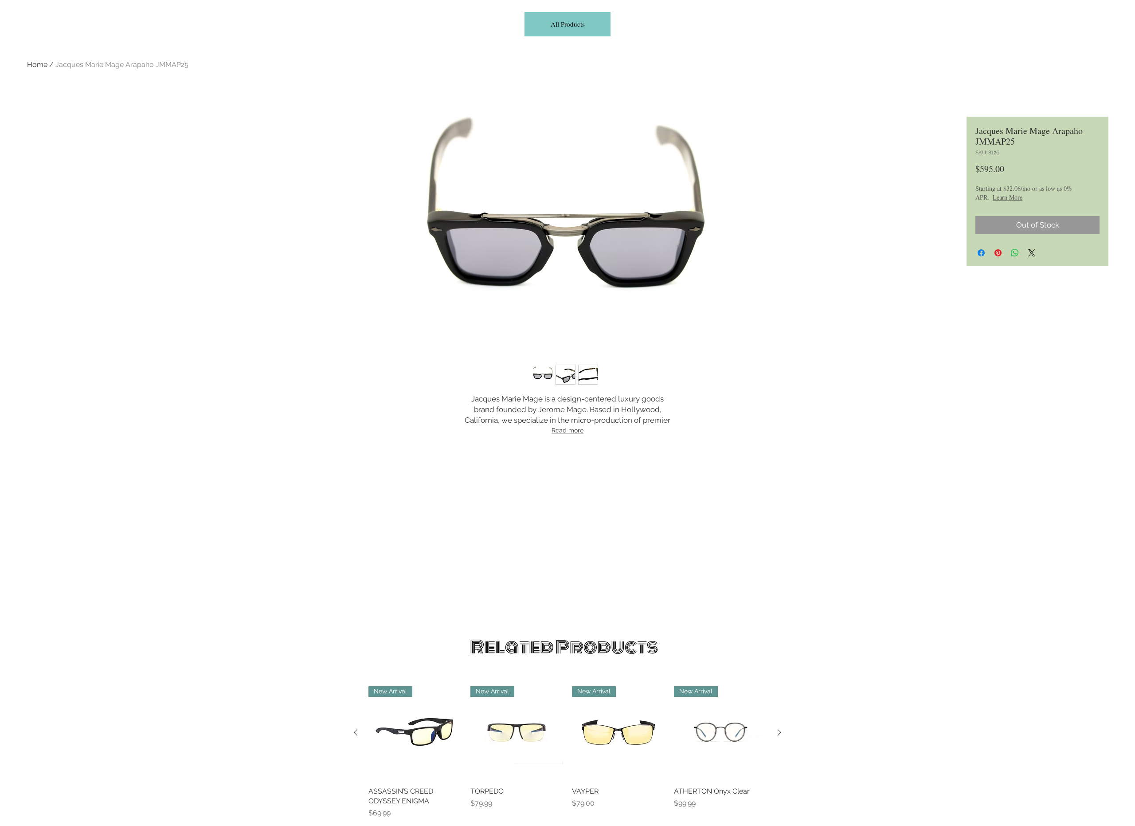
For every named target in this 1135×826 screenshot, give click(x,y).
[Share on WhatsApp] (1015, 253)
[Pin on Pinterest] (998, 253)
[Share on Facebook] (981, 253)
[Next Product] (779, 732)
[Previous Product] (355, 732)
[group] (567, 752)
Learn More (1007, 197)
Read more (567, 430)
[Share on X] (1031, 253)
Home (37, 64)
